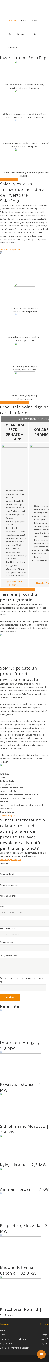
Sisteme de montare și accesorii (15, 1347)
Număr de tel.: (6, 942)
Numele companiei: (9, 884)
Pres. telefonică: (7, 928)
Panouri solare (7, 1330)
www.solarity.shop (8, 815)
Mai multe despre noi (10, 249)
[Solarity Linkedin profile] (25, 1358)
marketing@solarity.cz (10, 859)
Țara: (2, 906)
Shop (36, 34)
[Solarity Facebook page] (20, 1358)
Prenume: (4, 863)
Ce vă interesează (8, 955)
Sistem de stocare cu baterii (13, 1339)
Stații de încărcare (8, 1343)
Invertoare (5, 1334)
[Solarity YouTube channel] (29, 1358)
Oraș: (2, 917)
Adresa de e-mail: (8, 895)
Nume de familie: (8, 874)
